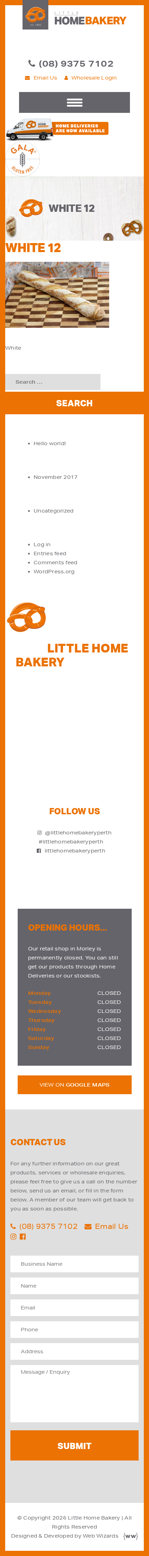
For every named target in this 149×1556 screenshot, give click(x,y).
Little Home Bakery (94, 1518)
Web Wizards (101, 1536)
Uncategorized (53, 511)
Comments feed (55, 562)
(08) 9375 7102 (76, 63)
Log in (42, 544)
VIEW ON (75, 1085)
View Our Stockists (84, 742)
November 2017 (56, 477)
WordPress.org (54, 571)
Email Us (46, 78)
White (13, 348)
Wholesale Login (94, 78)
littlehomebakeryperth (75, 851)
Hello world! (50, 443)
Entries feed (50, 553)
